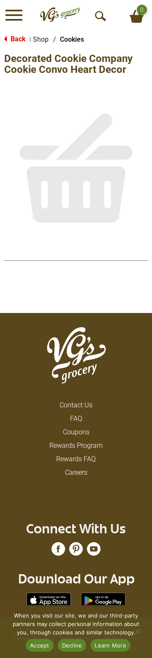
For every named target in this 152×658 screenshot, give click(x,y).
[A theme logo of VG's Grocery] (60, 14)
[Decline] (137, 631)
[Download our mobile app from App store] (49, 600)
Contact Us (76, 405)
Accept (39, 645)
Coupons (76, 432)
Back (17, 39)
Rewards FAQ (76, 459)
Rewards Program (76, 445)
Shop (41, 39)
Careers (76, 472)
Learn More (110, 645)
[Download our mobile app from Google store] (103, 600)
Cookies (72, 39)
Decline (72, 645)
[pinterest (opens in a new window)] (76, 552)
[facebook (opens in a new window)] (58, 552)
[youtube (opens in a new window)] (93, 552)
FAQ (76, 419)
